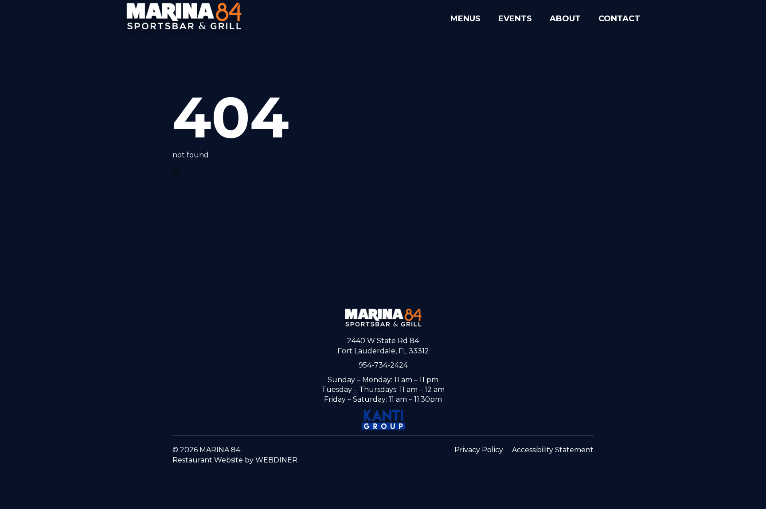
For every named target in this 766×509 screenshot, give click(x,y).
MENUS (465, 18)
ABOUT (565, 18)
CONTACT (619, 18)
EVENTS (515, 18)
